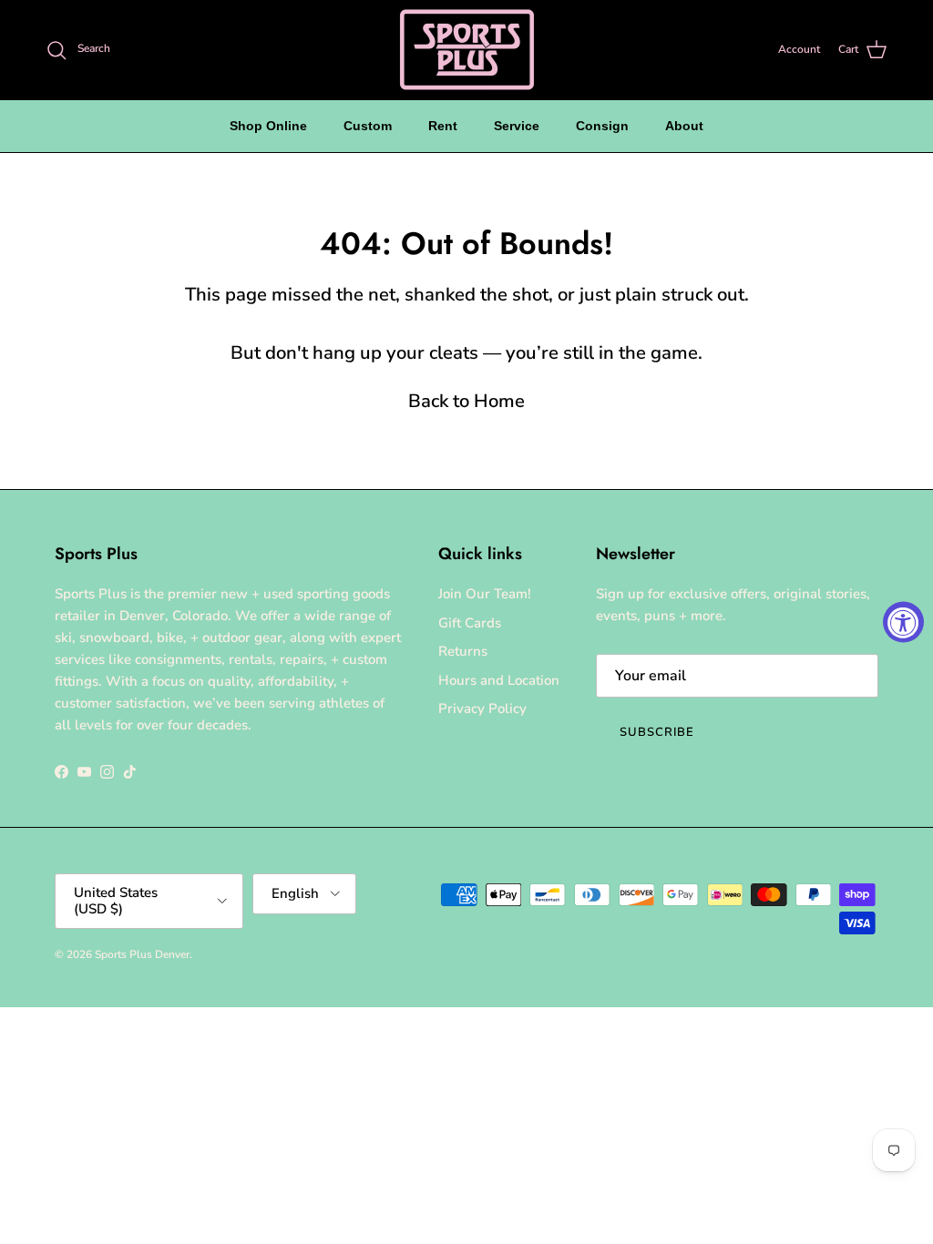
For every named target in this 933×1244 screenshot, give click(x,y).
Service (516, 125)
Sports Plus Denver (142, 954)
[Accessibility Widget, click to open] (903, 622)
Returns (462, 651)
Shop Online (268, 125)
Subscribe (657, 732)
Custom (367, 125)
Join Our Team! (484, 594)
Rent (442, 125)
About (684, 125)
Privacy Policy (482, 708)
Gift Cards (469, 623)
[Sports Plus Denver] (467, 49)
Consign (602, 125)
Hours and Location (498, 680)
